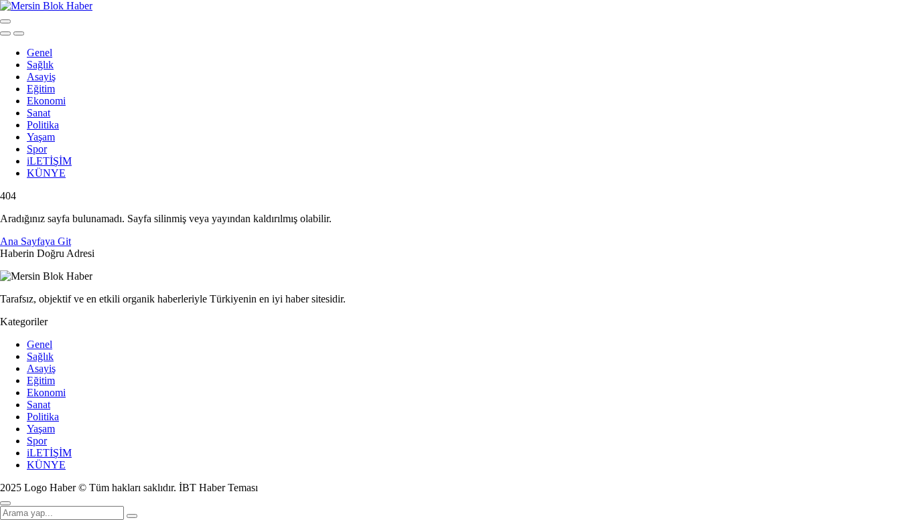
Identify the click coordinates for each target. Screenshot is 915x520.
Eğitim (41, 88)
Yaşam (41, 137)
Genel (39, 52)
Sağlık (40, 64)
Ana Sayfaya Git (35, 241)
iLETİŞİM (49, 161)
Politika (43, 125)
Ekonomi (46, 100)
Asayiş (41, 76)
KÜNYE (46, 173)
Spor (37, 149)
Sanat (38, 112)
